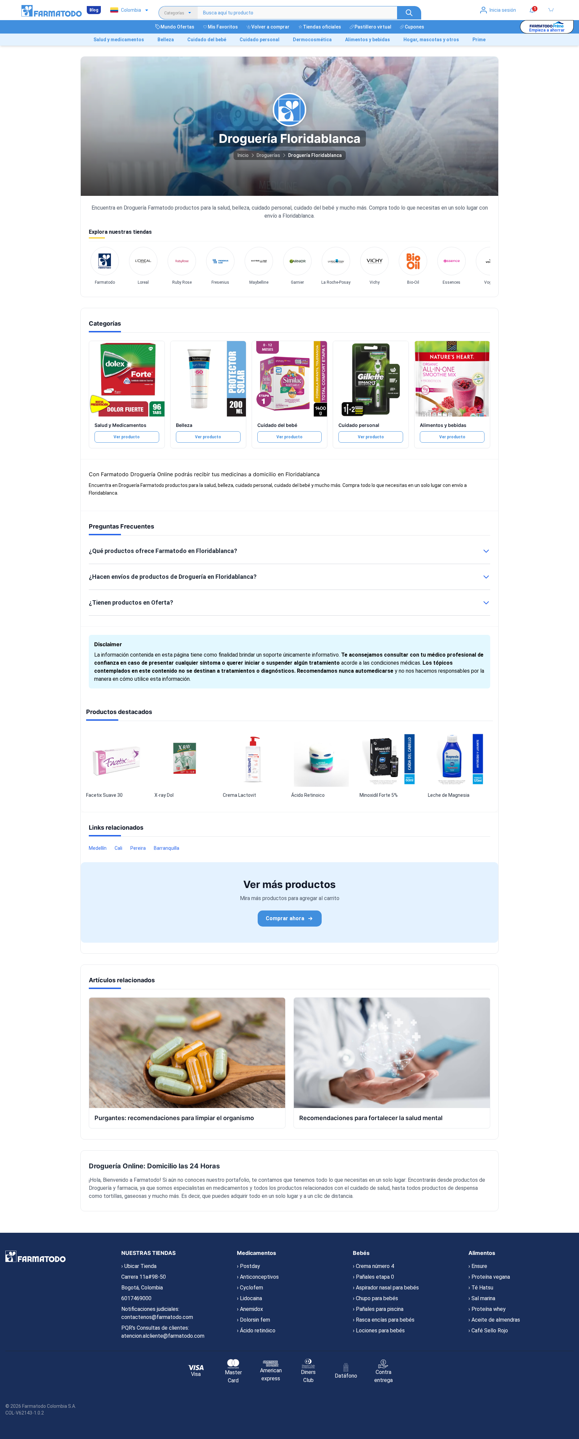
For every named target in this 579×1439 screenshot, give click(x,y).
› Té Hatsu (480, 1287)
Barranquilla (166, 848)
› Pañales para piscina (378, 1309)
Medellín (98, 848)
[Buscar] (409, 12)
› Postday (248, 1266)
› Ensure (477, 1266)
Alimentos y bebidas (443, 425)
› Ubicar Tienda (138, 1266)
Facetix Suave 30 (104, 795)
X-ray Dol (164, 795)
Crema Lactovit (239, 795)
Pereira (138, 848)
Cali (118, 848)
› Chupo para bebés (375, 1298)
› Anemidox (250, 1309)
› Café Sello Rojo (488, 1330)
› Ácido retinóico (256, 1330)
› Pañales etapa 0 (373, 1277)
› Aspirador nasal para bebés (386, 1287)
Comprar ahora (285, 918)
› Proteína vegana (489, 1277)
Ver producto (127, 437)
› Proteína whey (487, 1309)
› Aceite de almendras (494, 1320)
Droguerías (268, 155)
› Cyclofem (250, 1287)
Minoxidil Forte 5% (379, 795)
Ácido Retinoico (308, 795)
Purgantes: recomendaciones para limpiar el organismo (174, 1117)
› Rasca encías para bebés (383, 1320)
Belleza (184, 425)
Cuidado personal (358, 425)
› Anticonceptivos (258, 1277)
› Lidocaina (249, 1298)
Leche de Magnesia (448, 795)
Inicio (243, 155)
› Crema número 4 (373, 1266)
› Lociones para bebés (379, 1330)
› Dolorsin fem (253, 1320)
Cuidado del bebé (277, 425)
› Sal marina (481, 1298)
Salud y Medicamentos (120, 425)
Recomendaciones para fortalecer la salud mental (371, 1117)
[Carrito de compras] (551, 10)
